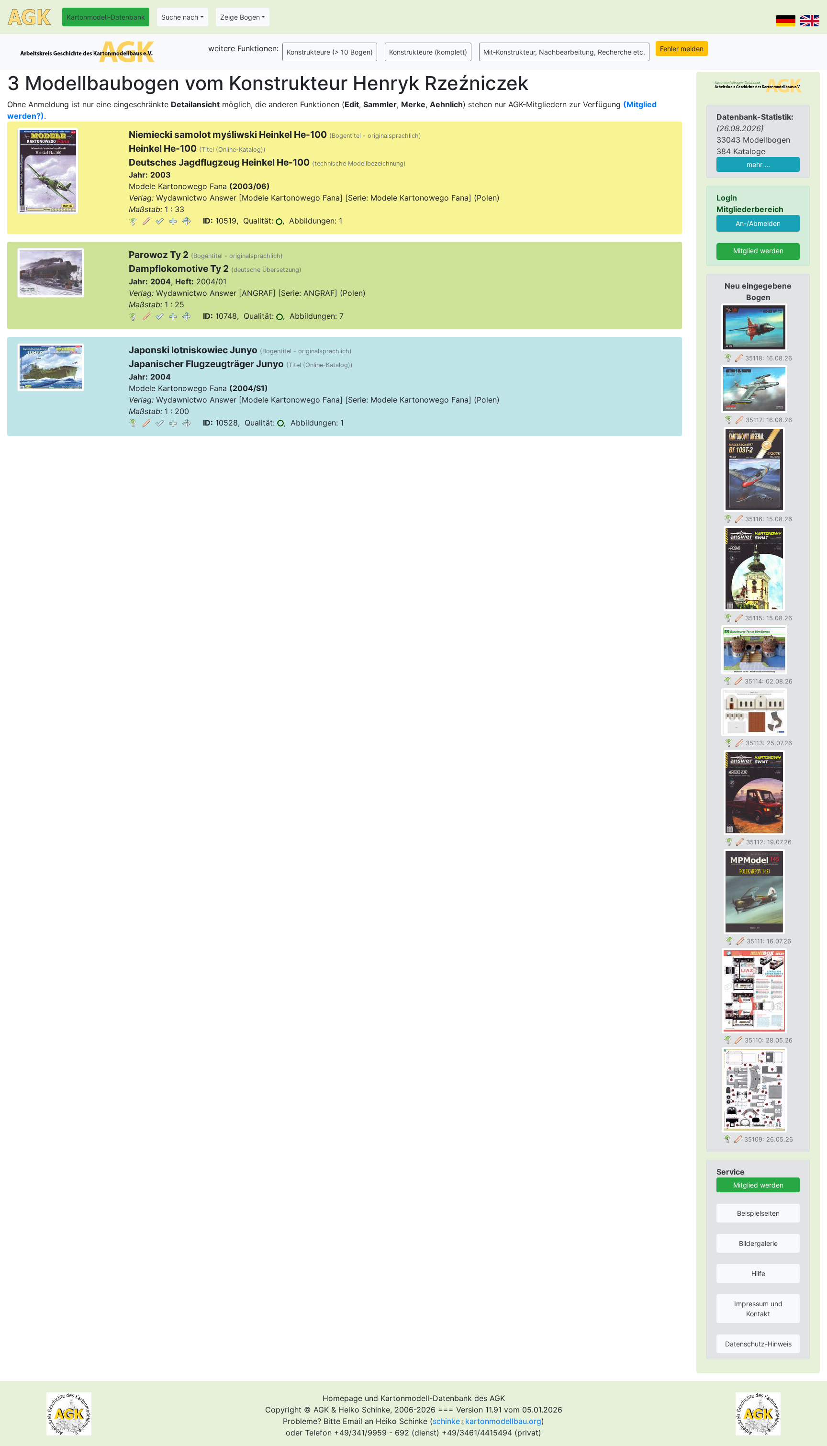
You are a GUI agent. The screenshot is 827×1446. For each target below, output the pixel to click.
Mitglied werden (758, 251)
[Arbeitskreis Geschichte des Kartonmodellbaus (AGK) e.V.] (758, 85)
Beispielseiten (758, 1213)
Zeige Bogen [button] (240, 17)
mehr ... (758, 164)
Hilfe (758, 1273)
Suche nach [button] (179, 17)
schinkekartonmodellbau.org (487, 1421)
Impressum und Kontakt (758, 1309)
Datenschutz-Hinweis (758, 1344)
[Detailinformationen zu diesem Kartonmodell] (133, 220)
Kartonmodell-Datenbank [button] (106, 17)
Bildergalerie (758, 1243)
